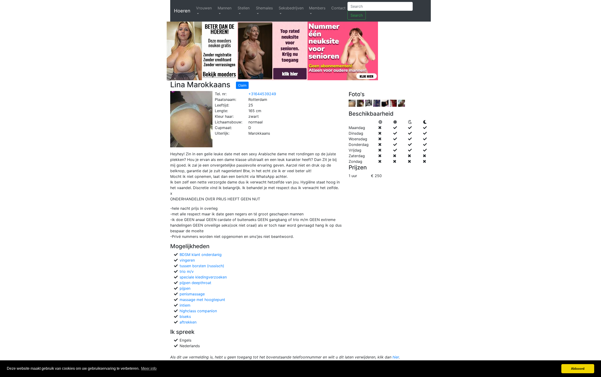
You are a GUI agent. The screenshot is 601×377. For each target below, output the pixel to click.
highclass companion (198, 310)
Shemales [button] (264, 8)
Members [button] (317, 8)
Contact (338, 8)
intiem (185, 305)
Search (357, 15)
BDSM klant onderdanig (201, 254)
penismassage (192, 294)
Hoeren (182, 11)
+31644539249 (262, 93)
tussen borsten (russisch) (202, 265)
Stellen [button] (244, 8)
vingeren (187, 260)
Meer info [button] (149, 368)
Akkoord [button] (578, 368)
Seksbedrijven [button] (291, 8)
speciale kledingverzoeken (203, 277)
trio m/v (187, 271)
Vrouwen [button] (204, 8)
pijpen (185, 288)
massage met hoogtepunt (202, 299)
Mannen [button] (224, 8)
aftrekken (188, 322)
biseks (185, 316)
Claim (242, 85)
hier (396, 357)
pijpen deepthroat (195, 282)
